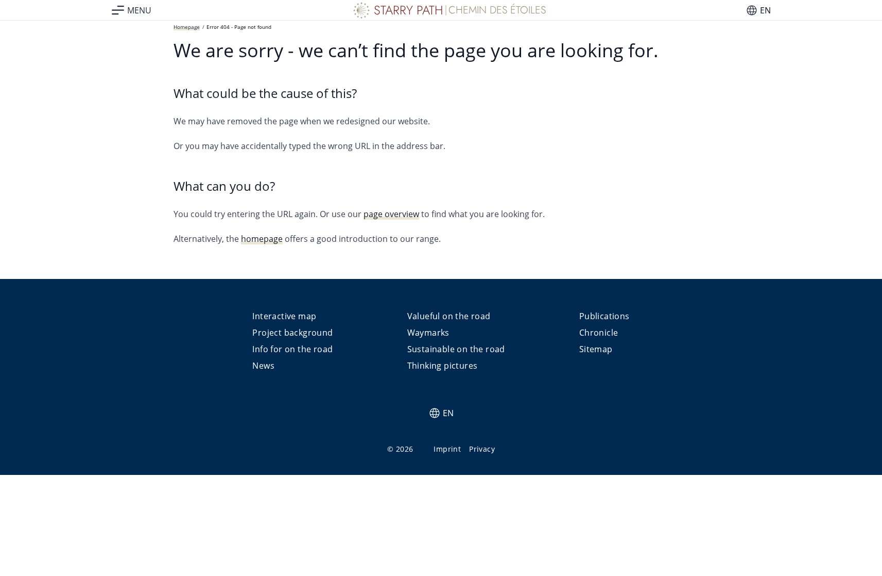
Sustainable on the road (456, 349)
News (263, 365)
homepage (262, 238)
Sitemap (596, 349)
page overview (391, 214)
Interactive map (284, 316)
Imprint (447, 449)
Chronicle (598, 332)
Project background (292, 332)
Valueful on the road (449, 316)
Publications (604, 316)
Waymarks (428, 332)
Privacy (482, 449)
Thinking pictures (442, 365)
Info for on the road (292, 349)
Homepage (187, 26)
